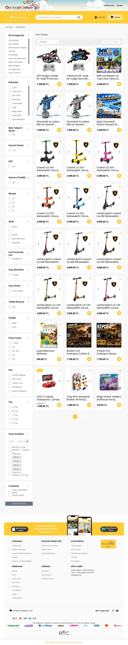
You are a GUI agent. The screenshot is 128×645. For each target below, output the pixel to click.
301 (13, 355)
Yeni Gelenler (13, 40)
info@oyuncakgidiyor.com (22, 610)
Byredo (15, 571)
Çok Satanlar (13, 44)
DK (13, 206)
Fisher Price (17, 91)
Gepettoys (16, 99)
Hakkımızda (109, 5)
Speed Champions (19, 391)
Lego (14, 107)
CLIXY (14, 87)
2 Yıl (13, 150)
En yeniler (45, 571)
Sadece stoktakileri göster (19, 491)
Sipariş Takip (46, 549)
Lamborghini (17, 103)
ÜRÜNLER (46, 566)
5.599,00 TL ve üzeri (20, 475)
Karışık (14, 234)
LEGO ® (11, 51)
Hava (14, 327)
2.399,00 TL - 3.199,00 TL (17, 459)
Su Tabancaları (14, 69)
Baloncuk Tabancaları (17, 58)
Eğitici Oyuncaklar (15, 62)
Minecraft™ (16, 379)
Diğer (14, 323)
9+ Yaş (15, 423)
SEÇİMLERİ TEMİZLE (19, 503)
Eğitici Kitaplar (14, 65)
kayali (14, 594)
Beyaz (14, 226)
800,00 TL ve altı (19, 447)
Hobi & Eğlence (14, 73)
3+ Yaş (15, 407)
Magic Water (17, 111)
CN (13, 198)
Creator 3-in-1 (17, 383)
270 (13, 359)
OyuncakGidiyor (18, 119)
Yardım (119, 5)
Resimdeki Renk (18, 238)
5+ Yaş (15, 419)
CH (13, 210)
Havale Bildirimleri (48, 553)
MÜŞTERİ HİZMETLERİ (51, 541)
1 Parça (15, 343)
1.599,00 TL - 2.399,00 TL (17, 455)
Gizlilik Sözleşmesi (19, 549)
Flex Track (16, 95)
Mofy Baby (16, 115)
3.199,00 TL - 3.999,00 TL (17, 463)
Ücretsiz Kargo (18, 495)
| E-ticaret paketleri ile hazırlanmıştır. (64, 642)
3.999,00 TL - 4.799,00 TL (17, 467)
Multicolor (16, 242)
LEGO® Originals (19, 375)
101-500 (15, 351)
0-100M (15, 275)
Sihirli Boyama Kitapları (17, 47)
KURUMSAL (17, 541)
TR (13, 202)
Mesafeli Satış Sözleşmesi (22, 553)
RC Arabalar (13, 55)
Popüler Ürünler (48, 578)
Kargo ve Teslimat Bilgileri (22, 561)
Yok (13, 134)
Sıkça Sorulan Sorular (50, 545)
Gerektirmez (17, 258)
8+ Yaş (15, 411)
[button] (115, 17)
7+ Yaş (15, 415)
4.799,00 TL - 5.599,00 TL (17, 471)
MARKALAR (17, 566)
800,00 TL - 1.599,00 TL (20, 451)
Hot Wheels (16, 590)
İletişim (15, 557)
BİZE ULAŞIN (76, 566)
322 (13, 347)
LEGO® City (17, 387)
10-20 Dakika (17, 291)
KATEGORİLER (77, 541)
